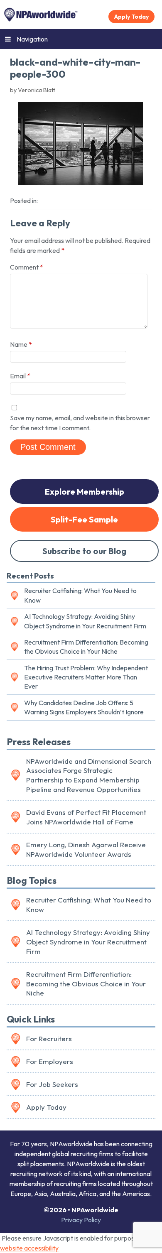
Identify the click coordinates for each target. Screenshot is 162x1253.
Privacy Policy (81, 1220)
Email (20, 376)
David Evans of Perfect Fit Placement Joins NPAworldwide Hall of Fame (86, 817)
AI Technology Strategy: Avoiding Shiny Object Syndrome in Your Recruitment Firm (85, 621)
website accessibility (29, 1248)
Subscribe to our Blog (84, 551)
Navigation (32, 39)
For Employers (49, 1061)
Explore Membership (84, 491)
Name (21, 344)
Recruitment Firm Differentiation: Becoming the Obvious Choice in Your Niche (86, 646)
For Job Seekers (52, 1084)
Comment (26, 267)
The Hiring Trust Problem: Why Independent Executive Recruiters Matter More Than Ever (86, 677)
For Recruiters (49, 1038)
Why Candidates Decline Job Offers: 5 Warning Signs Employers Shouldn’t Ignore (84, 707)
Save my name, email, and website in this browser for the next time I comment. (80, 423)
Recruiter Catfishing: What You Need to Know (80, 595)
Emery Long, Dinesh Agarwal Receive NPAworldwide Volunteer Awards (86, 849)
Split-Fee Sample (84, 519)
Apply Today (131, 16)
